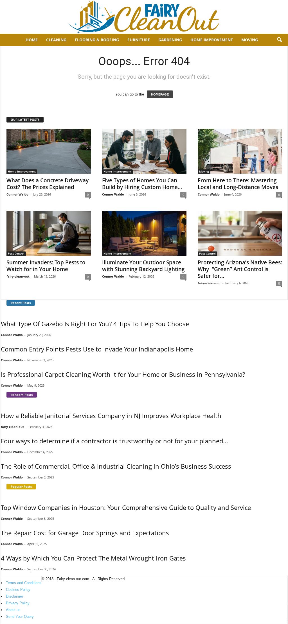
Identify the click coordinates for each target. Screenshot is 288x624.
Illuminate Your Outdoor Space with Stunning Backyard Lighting (143, 266)
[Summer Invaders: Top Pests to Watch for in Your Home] (48, 233)
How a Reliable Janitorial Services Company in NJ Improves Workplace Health (111, 415)
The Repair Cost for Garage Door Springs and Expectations (85, 532)
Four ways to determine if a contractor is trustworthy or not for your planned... (114, 441)
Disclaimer (14, 596)
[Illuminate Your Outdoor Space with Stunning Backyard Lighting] (144, 233)
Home (32, 39)
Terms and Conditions (23, 583)
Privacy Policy (18, 603)
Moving (249, 39)
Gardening (170, 39)
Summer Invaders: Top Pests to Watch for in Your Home (46, 266)
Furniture (138, 39)
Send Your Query (20, 616)
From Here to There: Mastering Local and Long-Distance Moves (238, 184)
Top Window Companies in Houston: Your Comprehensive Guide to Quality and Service (126, 507)
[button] (279, 40)
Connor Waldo (17, 194)
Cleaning (56, 39)
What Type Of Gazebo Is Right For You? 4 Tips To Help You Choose (95, 323)
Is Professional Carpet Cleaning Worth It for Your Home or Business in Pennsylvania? (123, 374)
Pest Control (16, 253)
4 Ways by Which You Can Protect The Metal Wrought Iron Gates (93, 558)
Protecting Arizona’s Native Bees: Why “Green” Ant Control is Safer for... (240, 269)
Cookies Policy (18, 589)
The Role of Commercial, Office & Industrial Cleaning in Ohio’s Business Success (116, 466)
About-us (13, 610)
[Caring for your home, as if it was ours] (144, 17)
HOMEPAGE (160, 94)
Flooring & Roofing (97, 39)
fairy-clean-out (18, 276)
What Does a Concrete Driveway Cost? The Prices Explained (47, 184)
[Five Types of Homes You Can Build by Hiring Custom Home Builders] (144, 151)
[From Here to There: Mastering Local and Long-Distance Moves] (240, 151)
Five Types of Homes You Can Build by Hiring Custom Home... (142, 184)
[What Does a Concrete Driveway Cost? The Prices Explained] (48, 151)
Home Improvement (211, 39)
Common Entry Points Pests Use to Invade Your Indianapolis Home (97, 349)
